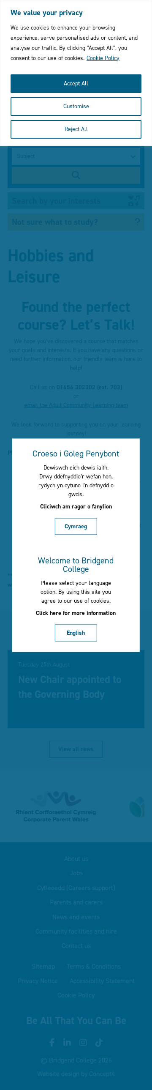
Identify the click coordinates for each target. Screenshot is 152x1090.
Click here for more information (76, 613)
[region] (76, 73)
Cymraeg (76, 526)
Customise (76, 106)
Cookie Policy (103, 58)
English (76, 632)
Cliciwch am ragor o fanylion (76, 506)
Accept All (76, 83)
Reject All (76, 129)
